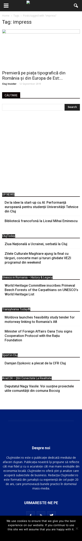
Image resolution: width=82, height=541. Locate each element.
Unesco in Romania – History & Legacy (27, 277)
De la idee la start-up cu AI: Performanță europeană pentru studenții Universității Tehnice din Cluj (41, 207)
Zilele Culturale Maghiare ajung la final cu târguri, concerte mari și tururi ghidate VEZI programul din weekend (38, 258)
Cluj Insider (9, 83)
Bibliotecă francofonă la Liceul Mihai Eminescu (41, 221)
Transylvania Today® (16, 309)
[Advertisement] (41, 152)
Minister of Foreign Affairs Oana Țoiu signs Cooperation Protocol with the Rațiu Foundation (38, 335)
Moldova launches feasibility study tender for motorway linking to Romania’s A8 (40, 319)
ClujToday (8, 236)
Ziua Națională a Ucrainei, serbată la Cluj (36, 244)
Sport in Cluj (10, 355)
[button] (76, 5)
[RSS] (41, 515)
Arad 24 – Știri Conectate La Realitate (27, 378)
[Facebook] (30, 515)
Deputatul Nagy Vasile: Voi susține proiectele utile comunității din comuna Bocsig (39, 388)
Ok (41, 534)
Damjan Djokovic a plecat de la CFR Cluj (35, 363)
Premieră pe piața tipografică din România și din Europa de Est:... (33, 75)
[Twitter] (51, 515)
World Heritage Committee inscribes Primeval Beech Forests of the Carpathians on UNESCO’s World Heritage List (41, 289)
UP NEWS (8, 194)
